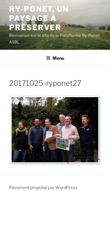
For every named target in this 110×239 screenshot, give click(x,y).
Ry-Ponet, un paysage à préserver (39, 18)
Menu (58, 58)
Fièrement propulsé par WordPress (43, 187)
